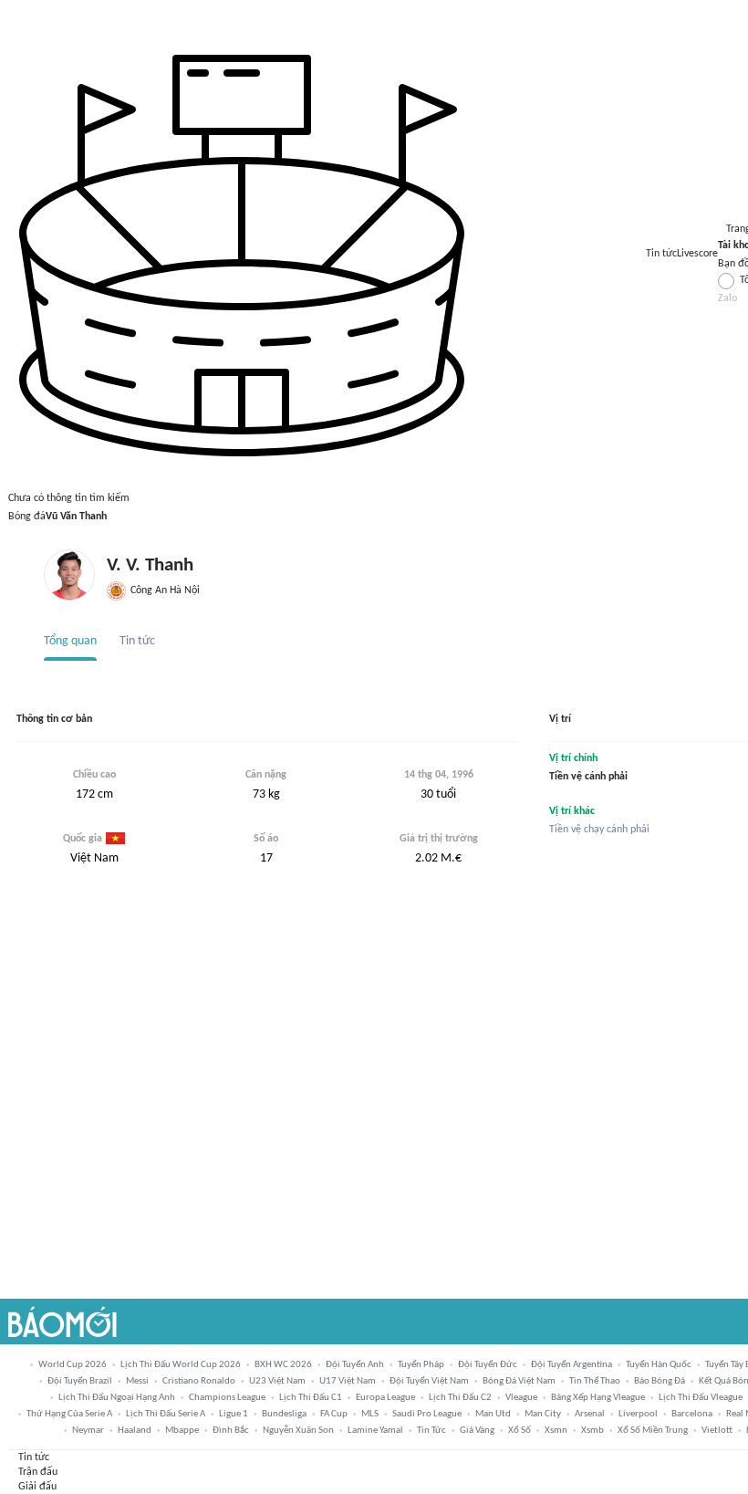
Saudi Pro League (427, 1413)
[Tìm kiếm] (15, 10)
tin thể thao (594, 1380)
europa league (385, 1397)
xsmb (592, 1430)
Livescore (697, 253)
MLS (370, 1413)
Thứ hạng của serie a (69, 1413)
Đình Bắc (231, 1430)
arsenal (590, 1413)
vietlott (716, 1430)
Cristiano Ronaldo (198, 1380)
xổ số (519, 1430)
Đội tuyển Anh (355, 1364)
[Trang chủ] (63, 1321)
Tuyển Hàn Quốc (658, 1364)
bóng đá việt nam (519, 1380)
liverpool (638, 1413)
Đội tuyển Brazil (79, 1380)
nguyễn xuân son (298, 1430)
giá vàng (477, 1430)
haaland (134, 1430)
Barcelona (691, 1413)
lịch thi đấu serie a (165, 1413)
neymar (88, 1430)
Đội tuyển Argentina (571, 1364)
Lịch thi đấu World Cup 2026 (180, 1364)
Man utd (493, 1413)
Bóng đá (27, 516)
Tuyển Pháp (421, 1364)
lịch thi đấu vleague (701, 1397)
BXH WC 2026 (283, 1364)
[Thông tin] (725, 210)
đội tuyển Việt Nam (429, 1380)
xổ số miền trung (653, 1430)
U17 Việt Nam (347, 1380)
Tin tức (661, 253)
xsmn (556, 1430)
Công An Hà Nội (164, 590)
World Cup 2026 (72, 1364)
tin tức (431, 1430)
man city (543, 1413)
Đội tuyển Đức (487, 1364)
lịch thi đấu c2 (460, 1397)
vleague (521, 1397)
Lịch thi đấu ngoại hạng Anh (116, 1397)
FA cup (334, 1413)
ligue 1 (233, 1413)
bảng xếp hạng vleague (598, 1397)
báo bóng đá (659, 1380)
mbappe (182, 1430)
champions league (227, 1397)
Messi (137, 1380)
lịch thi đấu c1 (310, 1397)
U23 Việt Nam (277, 1380)
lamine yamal (375, 1430)
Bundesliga (284, 1413)
